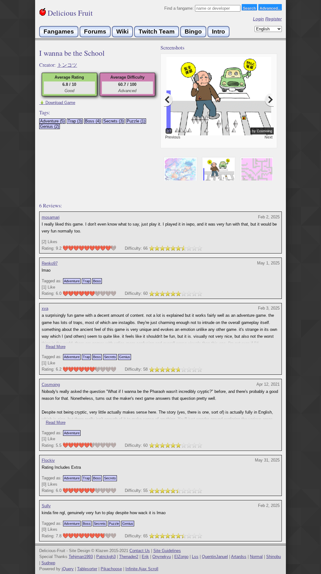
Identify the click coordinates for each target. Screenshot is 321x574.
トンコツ (67, 64)
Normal (256, 556)
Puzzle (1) (136, 121)
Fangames (59, 31)
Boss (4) (92, 121)
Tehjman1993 (81, 556)
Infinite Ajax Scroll (141, 568)
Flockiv (48, 460)
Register (273, 18)
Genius (124, 357)
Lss (195, 556)
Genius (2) (49, 126)
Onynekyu (161, 556)
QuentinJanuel (215, 556)
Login (258, 18)
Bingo (193, 31)
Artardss (238, 556)
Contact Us (139, 550)
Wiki (122, 31)
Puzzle (114, 523)
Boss (97, 281)
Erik (145, 556)
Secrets (110, 357)
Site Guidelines (167, 550)
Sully (46, 506)
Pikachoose (111, 568)
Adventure (72, 281)
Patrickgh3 (106, 556)
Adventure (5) (52, 121)
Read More (56, 346)
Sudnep (48, 563)
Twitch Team (157, 31)
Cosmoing (51, 384)
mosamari (51, 217)
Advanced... (270, 7)
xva (45, 308)
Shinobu (273, 556)
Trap (86, 281)
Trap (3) (75, 121)
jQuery (68, 568)
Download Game (57, 102)
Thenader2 (128, 556)
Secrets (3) (113, 121)
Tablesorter (87, 568)
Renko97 (50, 263)
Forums (95, 31)
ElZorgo (181, 556)
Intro (218, 31)
